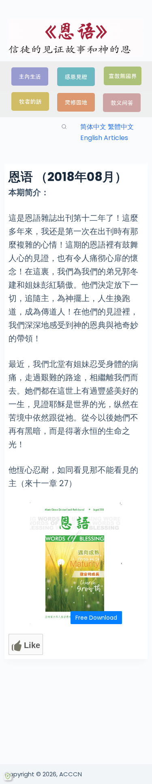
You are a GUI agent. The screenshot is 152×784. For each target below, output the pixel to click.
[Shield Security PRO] (7, 776)
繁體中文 (121, 126)
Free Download (96, 618)
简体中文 (93, 126)
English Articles (104, 137)
